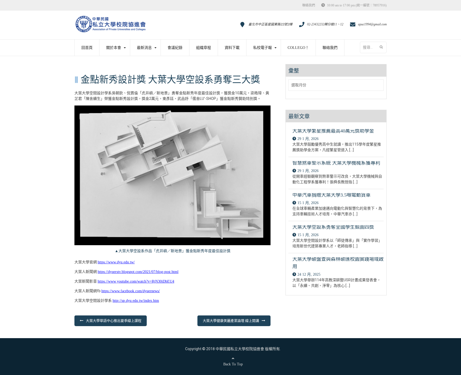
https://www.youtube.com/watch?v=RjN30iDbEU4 (136, 281)
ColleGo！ (298, 48)
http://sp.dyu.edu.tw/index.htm (136, 301)
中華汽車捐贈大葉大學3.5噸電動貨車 (331, 195)
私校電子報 (262, 48)
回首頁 (87, 48)
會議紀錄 (175, 48)
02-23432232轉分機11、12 (325, 24)
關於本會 (113, 48)
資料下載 (232, 48)
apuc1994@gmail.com (372, 24)
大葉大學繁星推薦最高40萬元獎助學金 (333, 131)
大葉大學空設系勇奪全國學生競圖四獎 (333, 227)
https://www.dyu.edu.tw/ (116, 262)
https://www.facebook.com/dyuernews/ (130, 291)
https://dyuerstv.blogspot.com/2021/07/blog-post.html (138, 272)
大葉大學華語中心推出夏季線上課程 (113, 321)
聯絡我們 (308, 5)
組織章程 (203, 48)
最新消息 (144, 48)
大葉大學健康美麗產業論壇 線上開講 (231, 321)
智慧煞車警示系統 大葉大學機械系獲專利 (336, 163)
